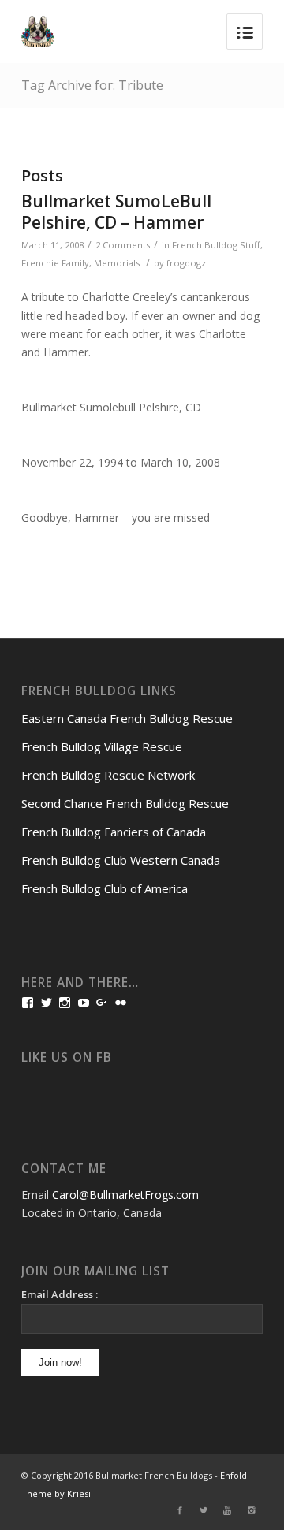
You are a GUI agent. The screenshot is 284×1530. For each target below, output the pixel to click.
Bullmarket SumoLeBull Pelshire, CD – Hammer (116, 211)
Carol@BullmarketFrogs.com (125, 1194)
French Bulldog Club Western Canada (120, 860)
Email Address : (59, 1294)
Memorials (117, 263)
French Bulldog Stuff (216, 245)
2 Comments (122, 245)
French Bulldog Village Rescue (101, 746)
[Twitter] (203, 1510)
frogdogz (186, 263)
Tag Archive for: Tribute (92, 85)
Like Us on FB (66, 1057)
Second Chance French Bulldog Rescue (125, 803)
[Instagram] (251, 1510)
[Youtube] (227, 1510)
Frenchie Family (55, 263)
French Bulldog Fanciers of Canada (113, 831)
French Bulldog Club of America (104, 888)
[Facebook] (180, 1510)
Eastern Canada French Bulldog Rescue (127, 718)
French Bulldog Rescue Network (108, 775)
